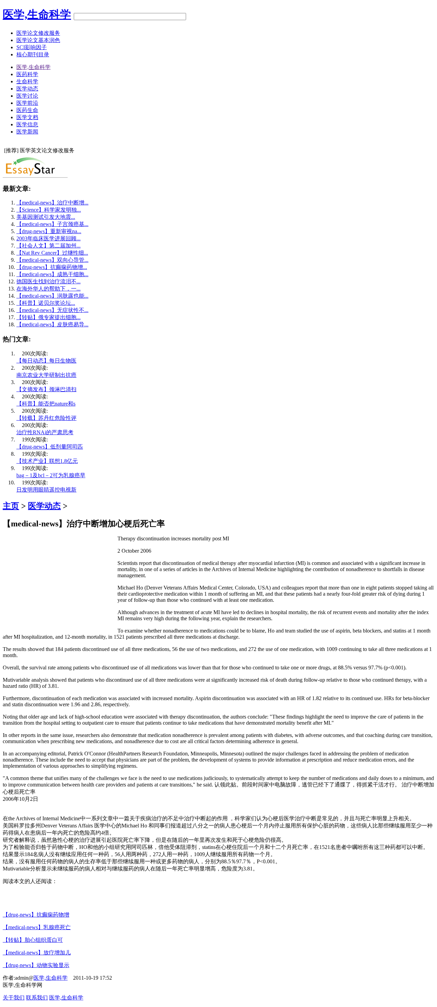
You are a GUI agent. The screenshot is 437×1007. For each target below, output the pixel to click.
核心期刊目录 (32, 54)
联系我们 (37, 998)
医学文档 (27, 117)
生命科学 (27, 81)
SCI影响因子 (31, 47)
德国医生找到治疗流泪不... (48, 281)
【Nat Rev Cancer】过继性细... (52, 253)
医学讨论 (27, 96)
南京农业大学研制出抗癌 (46, 375)
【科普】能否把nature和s (45, 404)
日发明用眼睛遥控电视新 (46, 490)
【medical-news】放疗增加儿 (37, 952)
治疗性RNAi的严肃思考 (44, 432)
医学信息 (27, 124)
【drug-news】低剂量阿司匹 (49, 447)
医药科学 (27, 74)
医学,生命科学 (37, 14)
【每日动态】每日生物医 (46, 361)
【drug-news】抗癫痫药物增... (51, 267)
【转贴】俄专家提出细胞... (48, 317)
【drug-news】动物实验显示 (36, 965)
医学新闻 (27, 131)
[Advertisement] (60, 583)
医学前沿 (27, 103)
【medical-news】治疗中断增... (52, 202)
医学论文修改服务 (38, 33)
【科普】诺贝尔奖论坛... (45, 303)
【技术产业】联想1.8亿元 (47, 461)
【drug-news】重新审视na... (48, 231)
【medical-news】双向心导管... (52, 260)
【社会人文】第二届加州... (48, 246)
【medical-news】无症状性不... (52, 310)
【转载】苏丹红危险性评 (46, 418)
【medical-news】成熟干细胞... (52, 274)
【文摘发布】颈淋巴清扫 (46, 389)
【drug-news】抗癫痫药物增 (36, 915)
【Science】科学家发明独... (48, 210)
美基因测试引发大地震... (45, 217)
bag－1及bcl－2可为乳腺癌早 (50, 475)
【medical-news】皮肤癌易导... (52, 324)
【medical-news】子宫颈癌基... (52, 224)
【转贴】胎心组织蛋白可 (33, 940)
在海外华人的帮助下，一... (48, 289)
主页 (11, 505)
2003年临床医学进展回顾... (48, 238)
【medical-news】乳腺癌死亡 (37, 927)
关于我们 (14, 998)
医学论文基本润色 (38, 40)
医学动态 (27, 88)
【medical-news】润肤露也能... (52, 296)
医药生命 (27, 110)
